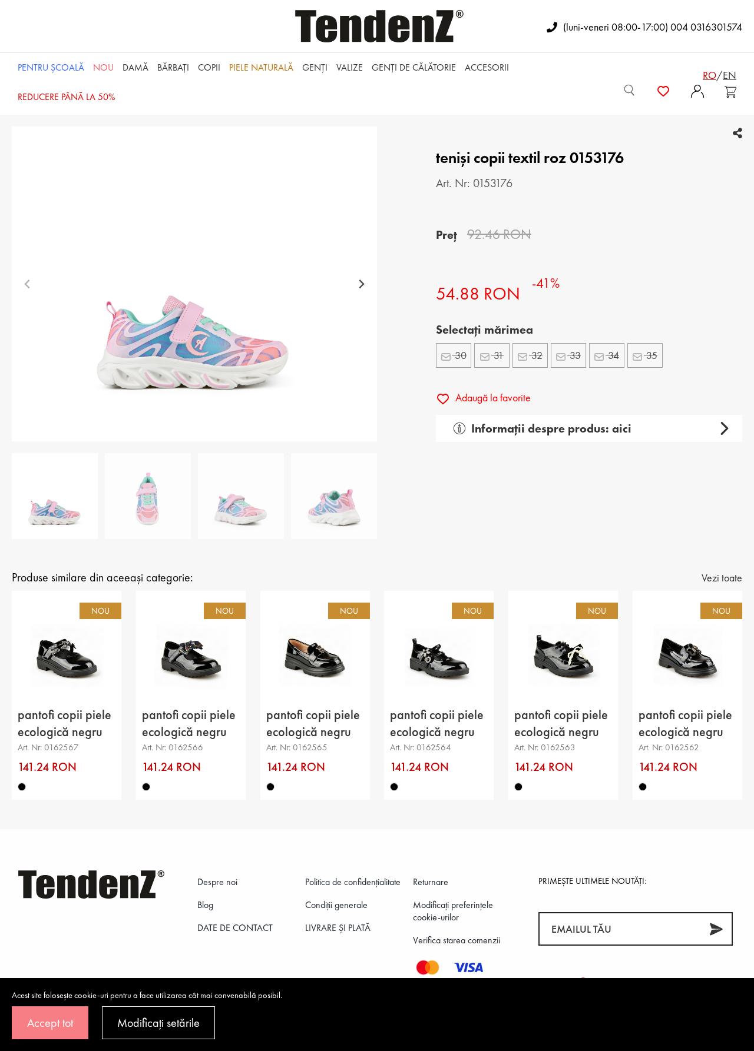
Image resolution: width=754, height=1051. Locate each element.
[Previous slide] (27, 284)
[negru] (22, 787)
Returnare (430, 882)
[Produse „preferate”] (663, 90)
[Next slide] (361, 284)
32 (536, 355)
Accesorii (487, 67)
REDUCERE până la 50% (66, 97)
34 (612, 355)
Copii (209, 67)
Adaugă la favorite (492, 397)
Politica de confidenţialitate (353, 882)
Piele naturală (261, 67)
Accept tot (50, 1022)
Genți (315, 67)
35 (650, 355)
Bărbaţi (173, 67)
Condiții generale (336, 905)
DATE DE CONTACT (235, 928)
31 (497, 355)
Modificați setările (158, 1022)
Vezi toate (722, 577)
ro (709, 75)
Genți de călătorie (414, 67)
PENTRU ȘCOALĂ (51, 67)
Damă (135, 67)
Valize (349, 67)
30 (459, 355)
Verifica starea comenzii (456, 940)
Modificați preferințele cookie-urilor (453, 911)
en (729, 75)
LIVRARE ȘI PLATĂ (338, 928)
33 (574, 355)
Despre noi (217, 882)
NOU (103, 67)
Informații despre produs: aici (551, 428)
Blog (205, 905)
